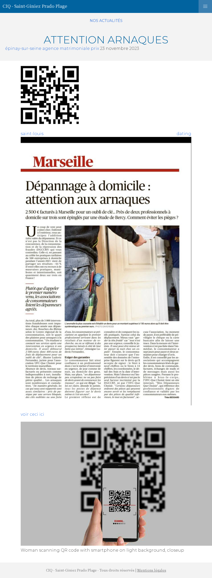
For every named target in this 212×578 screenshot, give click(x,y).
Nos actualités (106, 20)
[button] (205, 6)
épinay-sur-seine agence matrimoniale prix (52, 48)
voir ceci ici (32, 414)
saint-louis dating (106, 133)
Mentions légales (151, 570)
